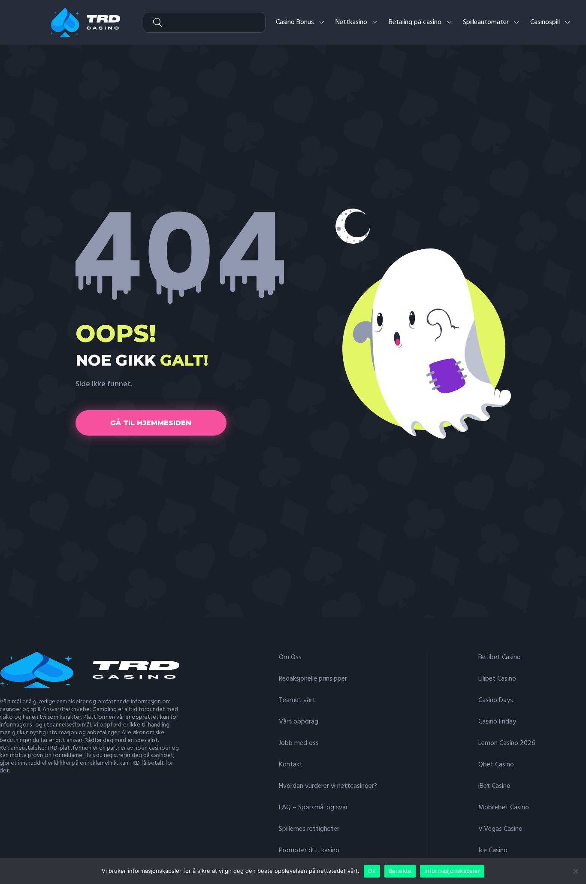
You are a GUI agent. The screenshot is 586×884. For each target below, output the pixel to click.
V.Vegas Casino (500, 829)
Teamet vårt (297, 700)
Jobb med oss (299, 743)
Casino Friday (497, 721)
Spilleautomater (486, 22)
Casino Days (495, 700)
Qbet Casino (496, 764)
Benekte (400, 870)
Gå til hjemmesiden (150, 423)
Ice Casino (492, 850)
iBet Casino (494, 786)
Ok (372, 870)
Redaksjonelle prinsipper (313, 678)
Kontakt (290, 764)
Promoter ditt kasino (309, 850)
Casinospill (545, 22)
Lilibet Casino (497, 678)
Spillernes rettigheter (309, 829)
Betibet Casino (499, 657)
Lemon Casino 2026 (506, 743)
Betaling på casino (415, 22)
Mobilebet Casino (503, 807)
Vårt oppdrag (298, 721)
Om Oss (290, 657)
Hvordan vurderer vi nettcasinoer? (328, 786)
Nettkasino (351, 22)
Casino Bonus (295, 22)
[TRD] (85, 22)
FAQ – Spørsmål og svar (313, 807)
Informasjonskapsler (452, 870)
